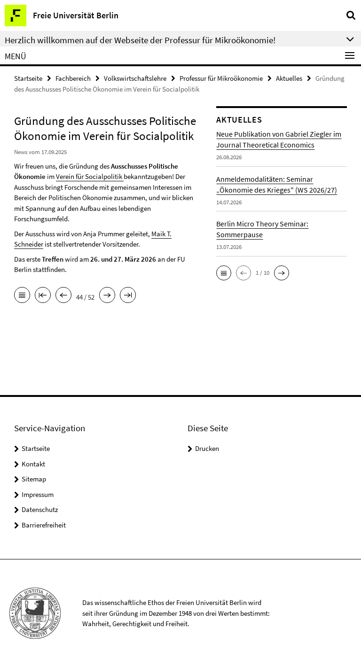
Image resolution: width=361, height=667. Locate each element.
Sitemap (34, 478)
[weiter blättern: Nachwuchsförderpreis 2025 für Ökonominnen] (107, 295)
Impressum (38, 494)
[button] (223, 273)
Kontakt (33, 463)
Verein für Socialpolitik (90, 176)
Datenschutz (40, 509)
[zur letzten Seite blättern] (128, 295)
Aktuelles (289, 78)
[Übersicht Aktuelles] (22, 295)
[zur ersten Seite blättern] (43, 295)
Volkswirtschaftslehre (135, 78)
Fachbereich (73, 78)
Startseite (28, 78)
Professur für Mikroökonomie (221, 78)
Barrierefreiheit (44, 524)
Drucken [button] (207, 448)
